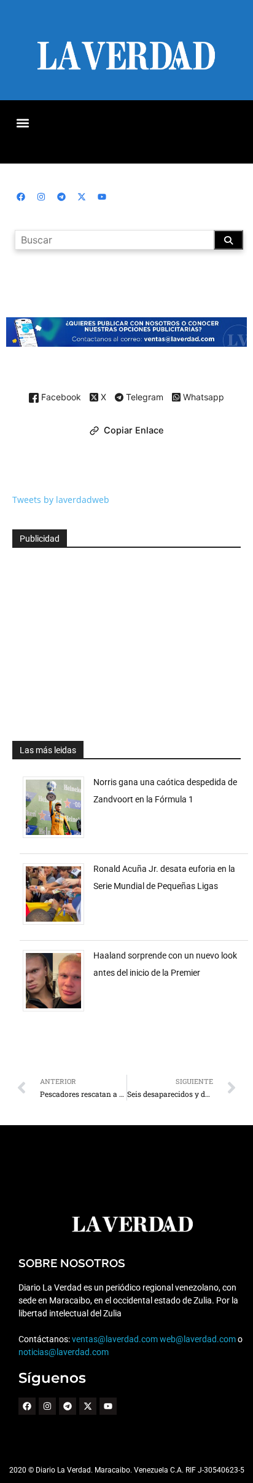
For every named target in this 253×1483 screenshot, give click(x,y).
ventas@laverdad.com (115, 1339)
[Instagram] (41, 196)
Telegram (143, 397)
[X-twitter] (81, 196)
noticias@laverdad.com (63, 1352)
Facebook (60, 397)
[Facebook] (20, 196)
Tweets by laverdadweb (60, 499)
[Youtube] (102, 196)
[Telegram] (61, 196)
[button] (22, 123)
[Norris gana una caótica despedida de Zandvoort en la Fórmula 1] (58, 838)
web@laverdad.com (198, 1339)
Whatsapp (202, 397)
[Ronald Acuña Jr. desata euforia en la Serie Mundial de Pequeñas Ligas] (58, 924)
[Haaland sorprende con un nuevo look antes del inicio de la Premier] (58, 1011)
